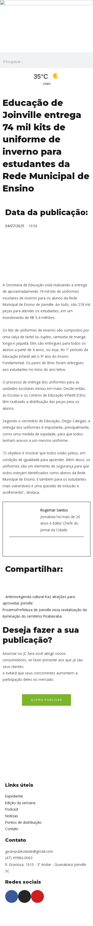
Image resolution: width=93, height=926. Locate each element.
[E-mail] (12, 546)
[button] (46, 53)
